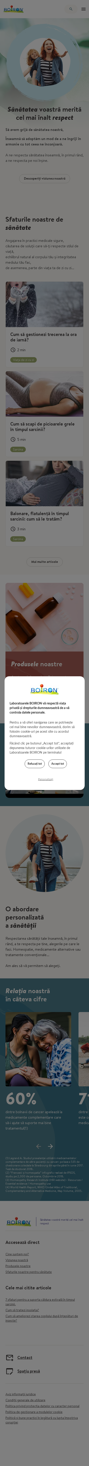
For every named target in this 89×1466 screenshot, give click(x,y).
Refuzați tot (35, 763)
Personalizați (45, 779)
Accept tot (57, 763)
